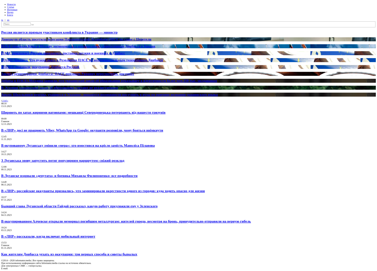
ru (2, 20)
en (8, 20)
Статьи (10, 7)
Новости (11, 4)
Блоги (10, 15)
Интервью (12, 9)
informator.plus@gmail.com (21, 268)
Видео (10, 12)
